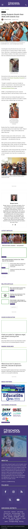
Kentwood (18, 518)
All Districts (12, 296)
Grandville (7, 9)
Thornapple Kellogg (13, 521)
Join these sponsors (5, 422)
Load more (13, 307)
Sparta (6, 521)
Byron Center (7, 511)
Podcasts (4, 257)
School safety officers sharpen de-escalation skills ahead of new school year (18, 265)
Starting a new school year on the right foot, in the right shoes (17, 294)
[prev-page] (2, 277)
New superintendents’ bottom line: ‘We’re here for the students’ (13, 260)
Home (2, 9)
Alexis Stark (3, 338)
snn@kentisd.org (11, 481)
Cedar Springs (4, 273)
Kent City (8, 518)
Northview (11, 519)
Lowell (23, 518)
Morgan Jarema (8, 19)
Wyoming (21, 521)
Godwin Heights (5, 243)
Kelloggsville (17, 516)
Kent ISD (3, 267)
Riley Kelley (3, 367)
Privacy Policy (4, 528)
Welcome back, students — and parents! (13, 245)
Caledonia (13, 511)
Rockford (17, 519)
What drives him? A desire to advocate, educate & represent (11, 364)
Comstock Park (7, 513)
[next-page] (5, 277)
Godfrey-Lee (9, 515)
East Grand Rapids (16, 513)
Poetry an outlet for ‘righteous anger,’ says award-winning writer (13, 335)
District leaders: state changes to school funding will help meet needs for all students (18, 301)
